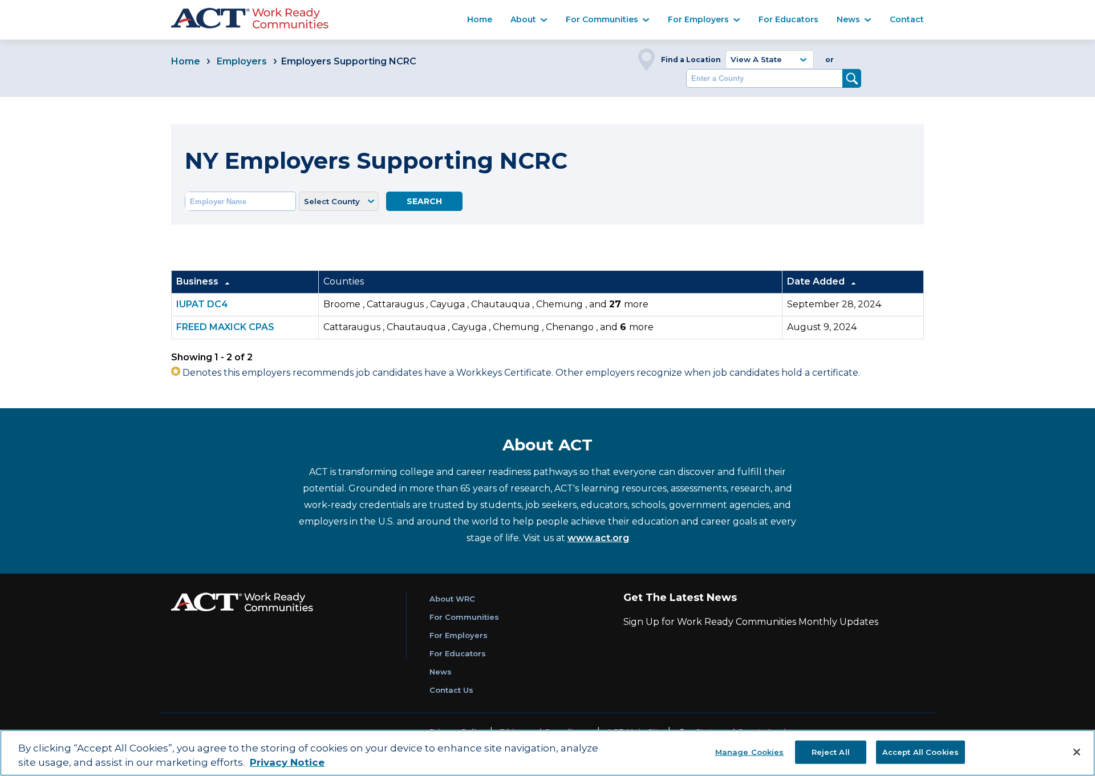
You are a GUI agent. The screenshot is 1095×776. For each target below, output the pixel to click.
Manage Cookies (749, 751)
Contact (907, 19)
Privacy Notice (287, 763)
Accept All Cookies (920, 751)
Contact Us (451, 689)
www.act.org (598, 538)
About (523, 19)
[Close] (1076, 752)
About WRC (452, 598)
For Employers (698, 19)
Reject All (831, 751)
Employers (243, 61)
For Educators (788, 19)
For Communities (602, 19)
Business (198, 281)
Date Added (817, 281)
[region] (547, 753)
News (848, 19)
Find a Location (691, 59)
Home (479, 19)
